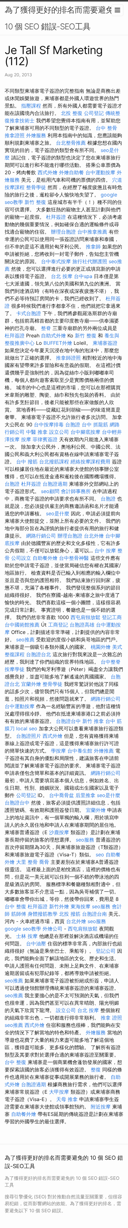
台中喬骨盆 (61, 795)
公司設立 (21, 558)
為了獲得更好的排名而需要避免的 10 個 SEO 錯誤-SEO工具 (63, 18)
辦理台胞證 (63, 232)
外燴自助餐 (71, 172)
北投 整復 (71, 113)
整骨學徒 (36, 187)
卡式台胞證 (28, 313)
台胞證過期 (55, 484)
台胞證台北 (38, 654)
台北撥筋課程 (54, 461)
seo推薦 (25, 639)
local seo (26, 728)
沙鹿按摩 (59, 832)
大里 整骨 (27, 862)
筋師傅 (18, 914)
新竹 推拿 (93, 721)
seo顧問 (50, 491)
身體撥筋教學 (42, 914)
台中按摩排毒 (49, 424)
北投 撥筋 (69, 914)
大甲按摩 (59, 1092)
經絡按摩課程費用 (90, 461)
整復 (96, 1069)
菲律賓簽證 (45, 439)
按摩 (26, 439)
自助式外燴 (53, 335)
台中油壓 (36, 943)
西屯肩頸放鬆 (85, 617)
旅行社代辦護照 (89, 261)
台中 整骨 (106, 128)
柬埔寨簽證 (105, 343)
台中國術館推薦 (22, 625)
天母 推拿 (67, 1099)
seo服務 (85, 840)
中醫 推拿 (37, 432)
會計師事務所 (76, 491)
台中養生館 (79, 751)
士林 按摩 (27, 936)
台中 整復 (15, 906)
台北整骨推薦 (71, 143)
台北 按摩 (61, 276)
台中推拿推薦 (92, 232)
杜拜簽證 (56, 217)
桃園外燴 (101, 647)
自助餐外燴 (45, 558)
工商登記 (58, 625)
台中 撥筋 (27, 461)
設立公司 (59, 432)
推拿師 (93, 246)
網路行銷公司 (41, 536)
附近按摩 (101, 1107)
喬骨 (44, 862)
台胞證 (72, 424)
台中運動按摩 (100, 172)
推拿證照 (15, 135)
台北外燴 (94, 536)
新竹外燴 (59, 906)
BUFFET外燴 (57, 343)
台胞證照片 (28, 736)
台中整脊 (111, 662)
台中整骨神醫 (74, 558)
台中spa (83, 276)
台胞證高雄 (82, 625)
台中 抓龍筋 (95, 424)
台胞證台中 (68, 721)
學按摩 (58, 751)
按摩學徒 (15, 669)
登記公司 (106, 951)
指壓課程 (31, 106)
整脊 (46, 328)
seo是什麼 (57, 513)
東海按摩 (80, 906)
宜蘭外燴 (31, 684)
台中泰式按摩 (56, 261)
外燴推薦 (104, 751)
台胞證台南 (94, 914)
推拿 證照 (111, 1018)
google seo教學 (23, 929)
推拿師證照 (68, 358)
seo (100, 854)
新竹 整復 (35, 202)
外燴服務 (36, 135)
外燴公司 (52, 929)
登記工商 (112, 617)
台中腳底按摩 (85, 432)
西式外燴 (47, 172)
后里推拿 (85, 795)
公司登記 (94, 113)
